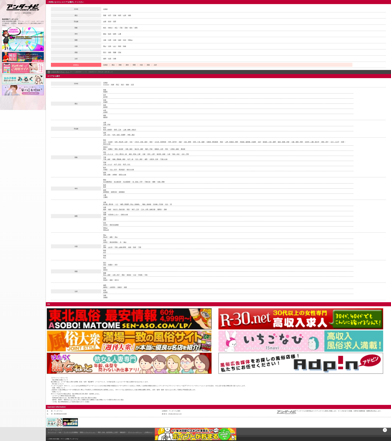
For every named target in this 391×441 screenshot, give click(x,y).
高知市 (105, 280)
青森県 (105, 92)
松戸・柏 (130, 159)
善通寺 (110, 264)
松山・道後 (106, 275)
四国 (76, 52)
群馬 (136, 27)
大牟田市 (112, 287)
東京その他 (106, 144)
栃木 (131, 27)
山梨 (104, 21)
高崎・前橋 (106, 174)
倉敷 (111, 237)
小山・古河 (113, 169)
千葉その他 (163, 159)
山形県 (105, 112)
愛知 (104, 34)
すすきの (106, 84)
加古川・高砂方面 (119, 209)
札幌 (112, 84)
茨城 (126, 27)
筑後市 (120, 287)
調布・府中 (324, 142)
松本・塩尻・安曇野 (119, 135)
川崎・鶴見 (128, 149)
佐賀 (109, 58)
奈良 (124, 40)
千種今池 (147, 182)
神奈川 (110, 27)
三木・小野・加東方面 (148, 209)
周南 (104, 247)
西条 (123, 275)
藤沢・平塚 (148, 149)
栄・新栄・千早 (137, 182)
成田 (146, 159)
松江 (104, 257)
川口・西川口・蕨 (121, 154)
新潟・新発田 (107, 129)
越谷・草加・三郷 (134, 154)
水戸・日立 (117, 164)
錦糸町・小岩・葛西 (269, 142)
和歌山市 (106, 230)
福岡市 (105, 287)
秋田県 (105, 107)
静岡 (114, 34)
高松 (104, 264)
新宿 (151, 142)
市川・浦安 (138, 159)
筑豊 (125, 287)
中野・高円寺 (172, 142)
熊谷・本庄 (176, 154)
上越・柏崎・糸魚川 (129, 129)
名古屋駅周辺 (107, 182)
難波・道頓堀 (146, 204)
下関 (139, 247)
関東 (76, 27)
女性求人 (76, 65)
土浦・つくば (107, 164)
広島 (109, 46)
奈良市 (105, 225)
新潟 (109, 21)
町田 (342, 142)
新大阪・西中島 (108, 204)
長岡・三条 (117, 129)
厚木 (166, 149)
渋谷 (131, 142)
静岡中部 (114, 192)
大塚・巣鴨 (187, 142)
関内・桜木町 (119, 149)
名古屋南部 (126, 182)
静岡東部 (122, 192)
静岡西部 (106, 192)
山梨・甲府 (106, 124)
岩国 (129, 247)
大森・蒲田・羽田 (297, 142)
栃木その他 (130, 169)
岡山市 (105, 237)
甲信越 (76, 21)
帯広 (117, 84)
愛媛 (114, 52)
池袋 (180, 142)
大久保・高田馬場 (160, 142)
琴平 (116, 264)
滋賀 (119, 40)
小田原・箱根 (174, 149)
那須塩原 (122, 169)
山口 (114, 46)
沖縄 (114, 58)
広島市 (105, 242)
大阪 (104, 40)
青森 (104, 15)
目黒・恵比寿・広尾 (121, 142)
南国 (111, 280)
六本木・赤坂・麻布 (141, 142)
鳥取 (119, 46)
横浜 (104, 149)
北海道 (105, 9)
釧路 (127, 84)
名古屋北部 (117, 182)
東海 (127, 65)
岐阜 (109, 34)
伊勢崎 (115, 174)
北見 (132, 84)
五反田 (110, 142)
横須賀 (183, 149)
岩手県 (105, 97)
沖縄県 (105, 297)
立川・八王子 (335, 142)
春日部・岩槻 (161, 154)
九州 (76, 58)
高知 (119, 52)
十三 (116, 204)
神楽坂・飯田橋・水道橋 (248, 142)
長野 (114, 21)
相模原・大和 (159, 149)
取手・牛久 (126, 164)
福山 (125, 242)
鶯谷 (221, 142)
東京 (104, 27)
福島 (129, 15)
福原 (109, 209)
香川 (104, 52)
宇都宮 (105, 169)
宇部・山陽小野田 (120, 247)
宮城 (114, 15)
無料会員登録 (27, 13)
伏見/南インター (113, 214)
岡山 (104, 46)
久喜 (168, 154)
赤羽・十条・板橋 (198, 142)
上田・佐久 (106, 135)
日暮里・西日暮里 (212, 142)
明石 (128, 209)
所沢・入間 (151, 154)
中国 (76, 46)
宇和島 (140, 275)
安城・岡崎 (161, 182)
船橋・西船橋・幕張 (119, 159)
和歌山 (130, 40)
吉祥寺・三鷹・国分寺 (312, 142)
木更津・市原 (154, 159)
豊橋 (153, 182)
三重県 (105, 197)
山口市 (110, 247)
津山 (116, 237)
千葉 (121, 27)
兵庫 (109, 40)
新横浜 (110, 149)
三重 (119, 34)
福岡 (104, 58)
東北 (76, 15)
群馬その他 (122, 174)
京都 (114, 40)
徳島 (109, 52)
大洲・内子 (116, 275)
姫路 (104, 209)
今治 (134, 275)
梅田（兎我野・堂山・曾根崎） (130, 204)
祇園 (104, 214)
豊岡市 (159, 209)
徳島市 (105, 270)
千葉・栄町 (106, 159)
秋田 (119, 15)
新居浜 (129, 275)
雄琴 (104, 219)
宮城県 (105, 102)
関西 (76, 40)
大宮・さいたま (108, 154)
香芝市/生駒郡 (114, 225)
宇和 (146, 275)
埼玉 (116, 27)
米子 (104, 252)
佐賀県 (105, 292)
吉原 (259, 142)
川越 (143, 154)
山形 (124, 15)
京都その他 (124, 214)
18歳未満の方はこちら (60, 72)
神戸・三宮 (135, 209)
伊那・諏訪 (131, 135)
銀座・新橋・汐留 (283, 142)
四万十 (117, 280)
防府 (134, 247)
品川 (104, 142)
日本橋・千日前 (158, 204)
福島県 (105, 117)
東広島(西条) (114, 242)
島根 (124, 46)
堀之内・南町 (139, 149)
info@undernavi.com (175, 414)
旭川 (122, 84)
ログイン (17, 13)
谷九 (166, 204)
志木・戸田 (185, 154)
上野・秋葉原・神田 (231, 142)
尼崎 (165, 209)
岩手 (109, 15)
